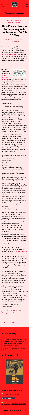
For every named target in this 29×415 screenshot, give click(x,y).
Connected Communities (14, 22)
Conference (18, 20)
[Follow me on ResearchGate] (14, 394)
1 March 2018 (20, 39)
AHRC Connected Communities (5, 77)
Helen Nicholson (16, 310)
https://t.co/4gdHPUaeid (10, 345)
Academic (10, 20)
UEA (7, 313)
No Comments (15, 41)
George (11, 39)
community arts (8, 310)
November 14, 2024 (9, 350)
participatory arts (8, 312)
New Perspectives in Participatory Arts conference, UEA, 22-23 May (14, 30)
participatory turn (18, 312)
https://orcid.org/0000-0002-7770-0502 (13, 404)
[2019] (14, 371)
